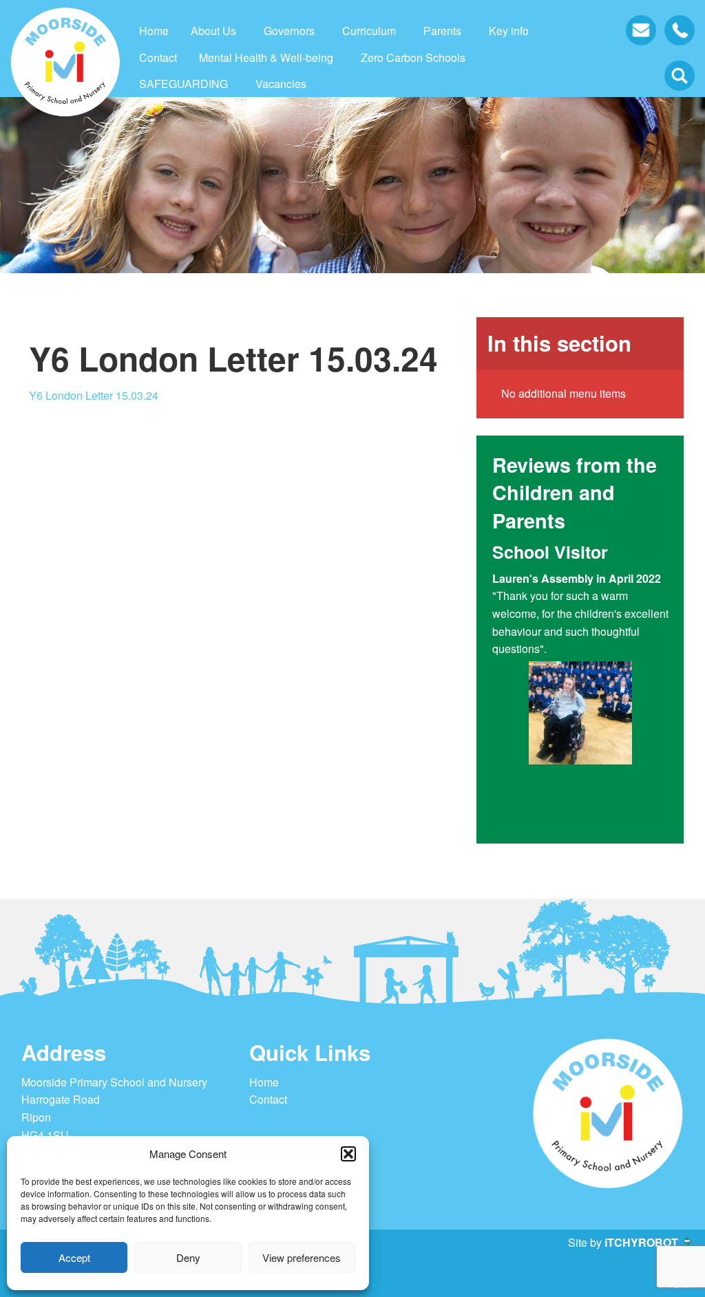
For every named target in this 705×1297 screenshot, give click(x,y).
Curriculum (369, 31)
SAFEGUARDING (183, 84)
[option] (580, 657)
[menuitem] (154, 31)
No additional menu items (563, 393)
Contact (158, 57)
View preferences (301, 1257)
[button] (348, 1154)
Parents (442, 31)
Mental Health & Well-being (266, 57)
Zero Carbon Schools (413, 57)
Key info (509, 31)
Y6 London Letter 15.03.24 (93, 395)
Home (154, 31)
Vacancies (280, 84)
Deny (188, 1257)
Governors (289, 31)
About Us (213, 31)
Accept (74, 1257)
